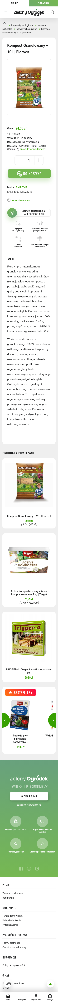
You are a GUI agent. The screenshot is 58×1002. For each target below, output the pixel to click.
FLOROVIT (21, 187)
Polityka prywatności (13, 965)
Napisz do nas (29, 796)
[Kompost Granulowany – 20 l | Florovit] (29, 484)
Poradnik (43, 3)
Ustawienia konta (11, 920)
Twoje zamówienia (12, 915)
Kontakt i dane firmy (13, 983)
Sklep (14, 3)
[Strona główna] (29, 12)
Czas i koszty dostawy (14, 947)
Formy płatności (11, 942)
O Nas (5, 988)
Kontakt (21, 805)
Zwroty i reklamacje (13, 893)
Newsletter (35, 805)
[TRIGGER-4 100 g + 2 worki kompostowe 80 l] (29, 638)
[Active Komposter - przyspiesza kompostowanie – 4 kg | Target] (29, 559)
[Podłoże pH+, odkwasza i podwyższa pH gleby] (20, 715)
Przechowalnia (10, 924)
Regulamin (8, 897)
